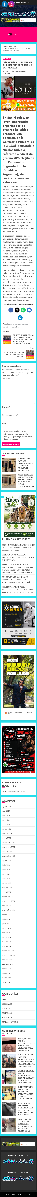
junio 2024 (6, 924)
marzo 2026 (6, 829)
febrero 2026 (7, 833)
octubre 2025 (7, 851)
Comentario (7, 379)
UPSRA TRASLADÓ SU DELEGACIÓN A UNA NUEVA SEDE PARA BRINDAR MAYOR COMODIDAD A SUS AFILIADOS (9, 481)
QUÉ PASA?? (7, 71)
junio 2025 (6, 869)
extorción (5, 327)
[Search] (15, 34)
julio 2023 (6, 973)
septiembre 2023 (8, 964)
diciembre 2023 (8, 951)
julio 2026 (6, 811)
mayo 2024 (6, 928)
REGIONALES (7, 1013)
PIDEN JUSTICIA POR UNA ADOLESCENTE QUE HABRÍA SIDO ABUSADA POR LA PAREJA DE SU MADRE (18, 547)
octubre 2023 (7, 960)
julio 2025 (6, 865)
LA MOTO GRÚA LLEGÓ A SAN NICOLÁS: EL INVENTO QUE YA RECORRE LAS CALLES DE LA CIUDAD (9, 1125)
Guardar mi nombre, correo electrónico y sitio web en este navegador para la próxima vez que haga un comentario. (18, 435)
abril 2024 (6, 933)
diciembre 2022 (8, 982)
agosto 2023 (6, 969)
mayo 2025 (6, 874)
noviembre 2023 (8, 955)
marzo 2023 (6, 978)
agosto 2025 (6, 860)
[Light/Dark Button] (10, 34)
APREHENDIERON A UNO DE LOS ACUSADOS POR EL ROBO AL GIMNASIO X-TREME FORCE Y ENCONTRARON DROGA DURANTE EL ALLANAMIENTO (9, 1077)
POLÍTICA (6, 1008)
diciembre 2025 (8, 842)
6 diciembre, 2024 (19, 71)
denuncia (25, 324)
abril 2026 (6, 824)
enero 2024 (6, 946)
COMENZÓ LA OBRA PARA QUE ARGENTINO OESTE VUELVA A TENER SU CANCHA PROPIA (18, 557)
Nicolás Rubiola (14, 327)
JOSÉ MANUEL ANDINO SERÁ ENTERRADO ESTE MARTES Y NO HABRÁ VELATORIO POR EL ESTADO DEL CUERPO (18, 589)
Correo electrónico (10, 415)
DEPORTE (6, 999)
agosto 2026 (6, 806)
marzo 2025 (6, 883)
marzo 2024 (6, 937)
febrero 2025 (7, 888)
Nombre (6, 407)
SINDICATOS (6, 58)
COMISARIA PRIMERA (14, 324)
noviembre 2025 (8, 847)
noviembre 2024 (8, 901)
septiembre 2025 (8, 856)
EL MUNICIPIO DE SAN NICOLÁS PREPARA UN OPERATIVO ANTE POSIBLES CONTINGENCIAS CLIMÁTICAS (18, 580)
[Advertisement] (27, 34)
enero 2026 (6, 838)
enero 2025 (6, 892)
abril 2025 (6, 878)
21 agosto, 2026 (25, 1067)
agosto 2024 (6, 915)
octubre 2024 (7, 906)
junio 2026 (6, 815)
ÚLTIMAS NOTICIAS (10, 1022)
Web (4, 423)
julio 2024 (6, 919)
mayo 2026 (6, 820)
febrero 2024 (7, 942)
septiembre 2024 (8, 910)
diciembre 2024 (8, 897)
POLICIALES (7, 1004)
